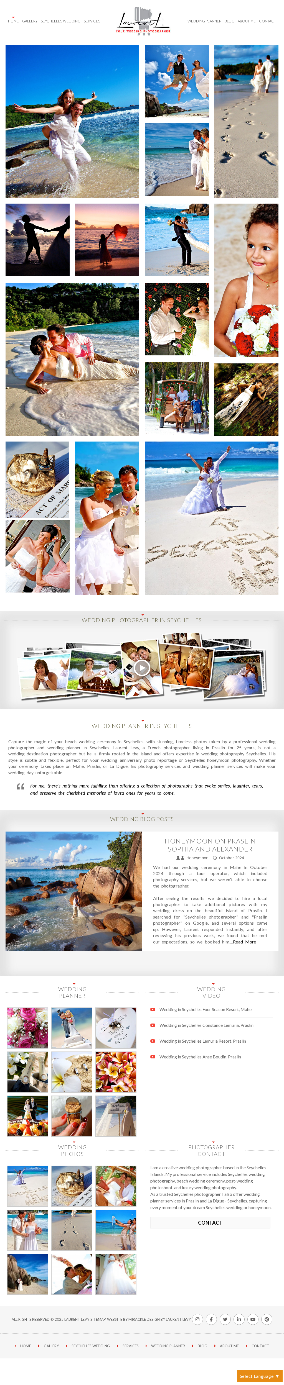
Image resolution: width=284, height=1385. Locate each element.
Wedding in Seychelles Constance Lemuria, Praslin (206, 1025)
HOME (13, 21)
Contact (267, 21)
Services (92, 21)
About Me (247, 21)
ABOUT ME (229, 1346)
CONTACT (210, 1223)
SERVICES (131, 1346)
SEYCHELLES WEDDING (60, 21)
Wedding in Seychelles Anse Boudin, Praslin (200, 1056)
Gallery (29, 21)
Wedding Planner (204, 21)
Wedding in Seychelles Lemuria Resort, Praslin (202, 1040)
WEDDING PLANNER (168, 1346)
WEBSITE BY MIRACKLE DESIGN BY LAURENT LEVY (149, 1319)
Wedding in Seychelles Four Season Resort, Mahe (205, 1009)
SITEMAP (98, 1319)
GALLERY (51, 1346)
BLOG (202, 1346)
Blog (229, 21)
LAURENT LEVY (76, 1319)
